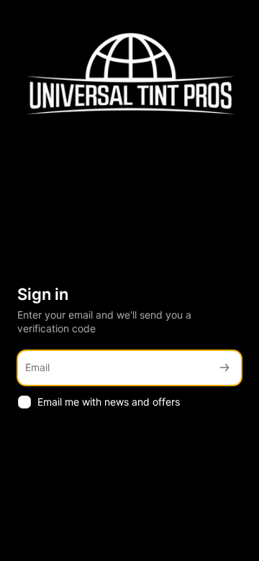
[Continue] (224, 367)
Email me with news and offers (108, 402)
